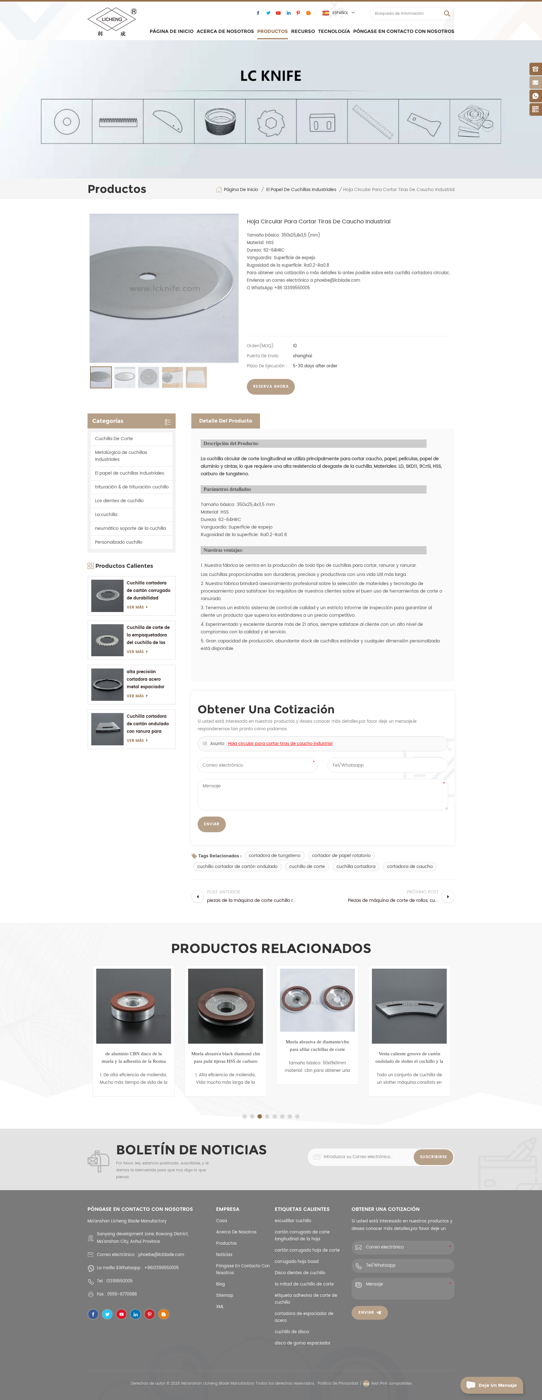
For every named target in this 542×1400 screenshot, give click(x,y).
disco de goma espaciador (303, 1343)
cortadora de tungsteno (274, 855)
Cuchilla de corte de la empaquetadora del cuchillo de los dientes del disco (148, 636)
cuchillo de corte (307, 866)
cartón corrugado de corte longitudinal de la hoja (302, 1236)
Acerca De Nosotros (225, 31)
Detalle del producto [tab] (225, 421)
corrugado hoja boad (297, 1262)
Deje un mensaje (498, 1385)
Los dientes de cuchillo (119, 500)
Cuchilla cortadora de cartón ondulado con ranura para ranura (148, 724)
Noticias (224, 1255)
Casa (221, 1221)
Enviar (366, 1313)
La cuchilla (106, 514)
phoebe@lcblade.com (161, 1255)
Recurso (303, 31)
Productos (272, 31)
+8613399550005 (161, 1268)
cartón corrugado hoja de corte (307, 1250)
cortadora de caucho (410, 866)
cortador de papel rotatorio (341, 855)
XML (220, 1307)
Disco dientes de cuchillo (300, 1273)
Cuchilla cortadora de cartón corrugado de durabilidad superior (148, 591)
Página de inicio (172, 31)
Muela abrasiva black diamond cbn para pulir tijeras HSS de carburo (225, 1057)
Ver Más (135, 607)
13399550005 (119, 1281)
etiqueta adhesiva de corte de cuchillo (306, 1299)
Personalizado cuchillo (118, 542)
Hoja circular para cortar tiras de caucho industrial (280, 744)
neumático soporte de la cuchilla (130, 528)
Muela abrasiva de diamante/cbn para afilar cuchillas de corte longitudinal (317, 1046)
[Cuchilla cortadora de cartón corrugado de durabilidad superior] (107, 596)
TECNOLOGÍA (334, 31)
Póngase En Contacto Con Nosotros (403, 31)
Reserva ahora (271, 387)
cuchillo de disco (292, 1332)
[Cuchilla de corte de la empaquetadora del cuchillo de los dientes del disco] (107, 640)
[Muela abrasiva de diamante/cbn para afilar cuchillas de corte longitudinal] (317, 1000)
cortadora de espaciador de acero (304, 1317)
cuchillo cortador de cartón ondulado (237, 866)
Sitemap (224, 1295)
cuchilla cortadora (356, 866)
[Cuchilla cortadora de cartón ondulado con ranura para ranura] (107, 729)
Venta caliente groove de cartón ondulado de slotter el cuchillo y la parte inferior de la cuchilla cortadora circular (409, 1058)
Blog (220, 1284)
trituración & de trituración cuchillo (132, 487)
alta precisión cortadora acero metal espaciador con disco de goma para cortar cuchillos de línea (149, 680)
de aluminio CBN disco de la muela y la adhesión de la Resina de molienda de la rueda (133, 1058)
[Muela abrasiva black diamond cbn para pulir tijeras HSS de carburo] (225, 1006)
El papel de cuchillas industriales (301, 189)
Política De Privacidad (338, 1384)
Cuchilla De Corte (114, 438)
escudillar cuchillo (293, 1221)
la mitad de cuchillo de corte (304, 1284)
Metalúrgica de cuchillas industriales (121, 456)
